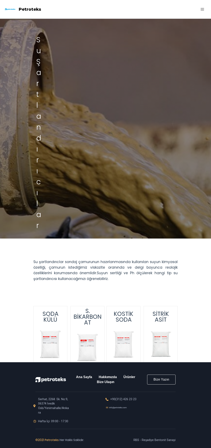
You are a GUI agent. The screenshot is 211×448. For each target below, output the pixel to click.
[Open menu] (202, 9)
